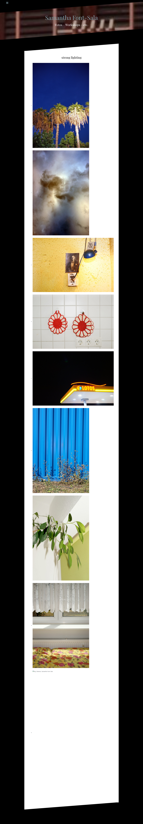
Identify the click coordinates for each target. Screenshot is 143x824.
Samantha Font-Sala (71, 17)
